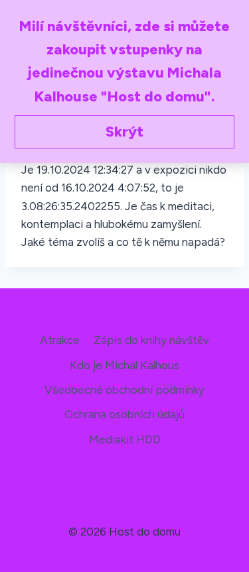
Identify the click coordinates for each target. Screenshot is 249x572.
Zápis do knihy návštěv (151, 340)
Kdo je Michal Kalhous (124, 365)
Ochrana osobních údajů (124, 414)
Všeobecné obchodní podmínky (124, 389)
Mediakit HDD (125, 439)
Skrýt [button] (124, 132)
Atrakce (60, 340)
